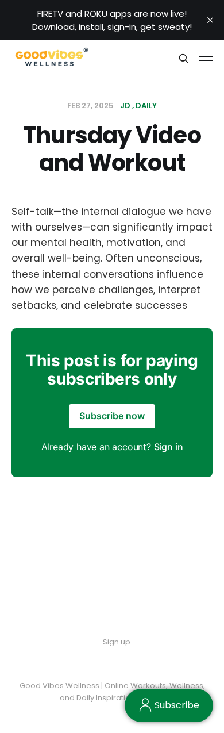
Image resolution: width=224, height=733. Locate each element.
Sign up (116, 641)
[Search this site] (183, 58)
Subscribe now (112, 415)
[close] (210, 20)
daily (146, 105)
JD (125, 105)
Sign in (168, 446)
